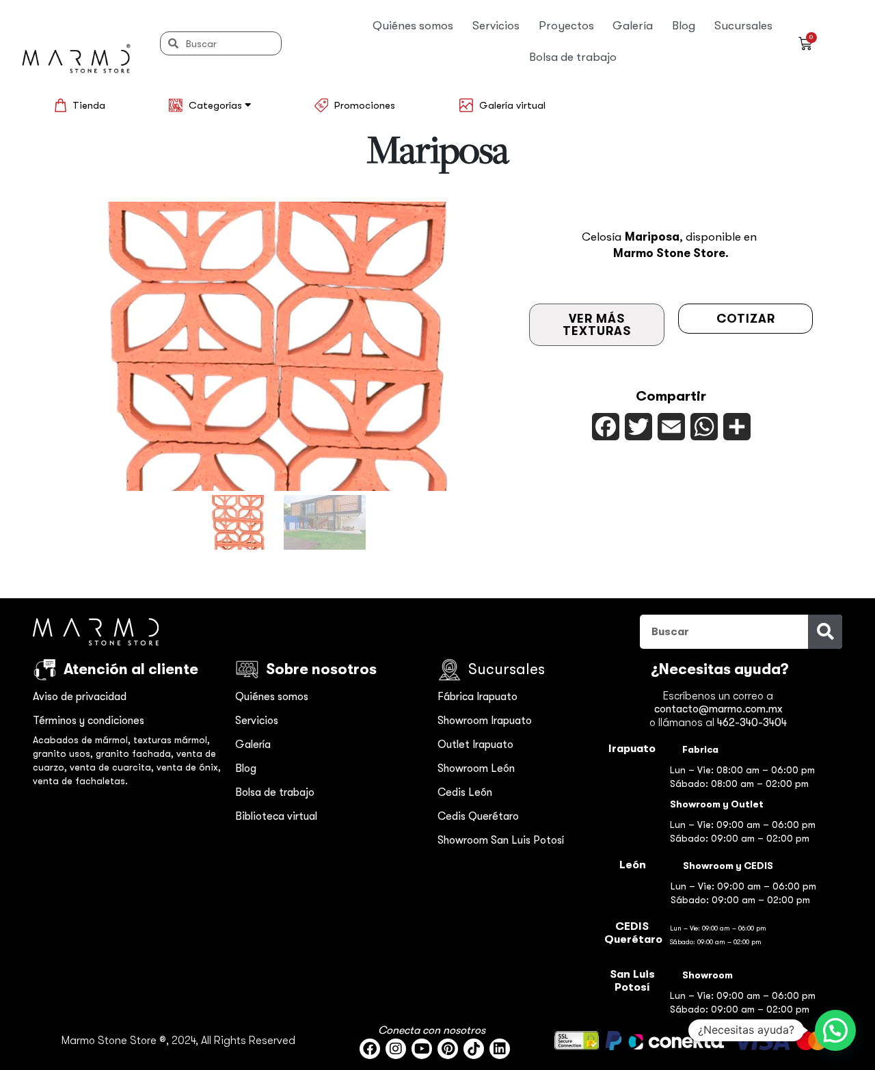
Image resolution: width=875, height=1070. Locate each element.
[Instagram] (396, 1049)
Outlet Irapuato (475, 744)
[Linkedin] (499, 1049)
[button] (239, 522)
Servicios (496, 25)
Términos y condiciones (88, 720)
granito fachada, (136, 753)
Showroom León (476, 768)
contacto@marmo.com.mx (718, 709)
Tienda (88, 105)
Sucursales (743, 25)
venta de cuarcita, (113, 767)
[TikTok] (473, 1049)
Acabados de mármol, (83, 739)
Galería (632, 25)
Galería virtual (512, 105)
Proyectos (566, 25)
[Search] (825, 632)
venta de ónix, (189, 767)
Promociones (364, 105)
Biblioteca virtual (276, 816)
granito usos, (64, 753)
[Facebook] (370, 1049)
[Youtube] (422, 1049)
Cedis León (465, 792)
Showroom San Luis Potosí (501, 840)
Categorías (217, 105)
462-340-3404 (752, 723)
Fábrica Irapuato (477, 697)
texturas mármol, (171, 739)
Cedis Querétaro (478, 816)
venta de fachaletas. (80, 780)
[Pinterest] (448, 1049)
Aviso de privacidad (79, 697)
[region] (282, 378)
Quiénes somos (413, 25)
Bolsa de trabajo (573, 57)
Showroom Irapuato (485, 720)
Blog (683, 25)
